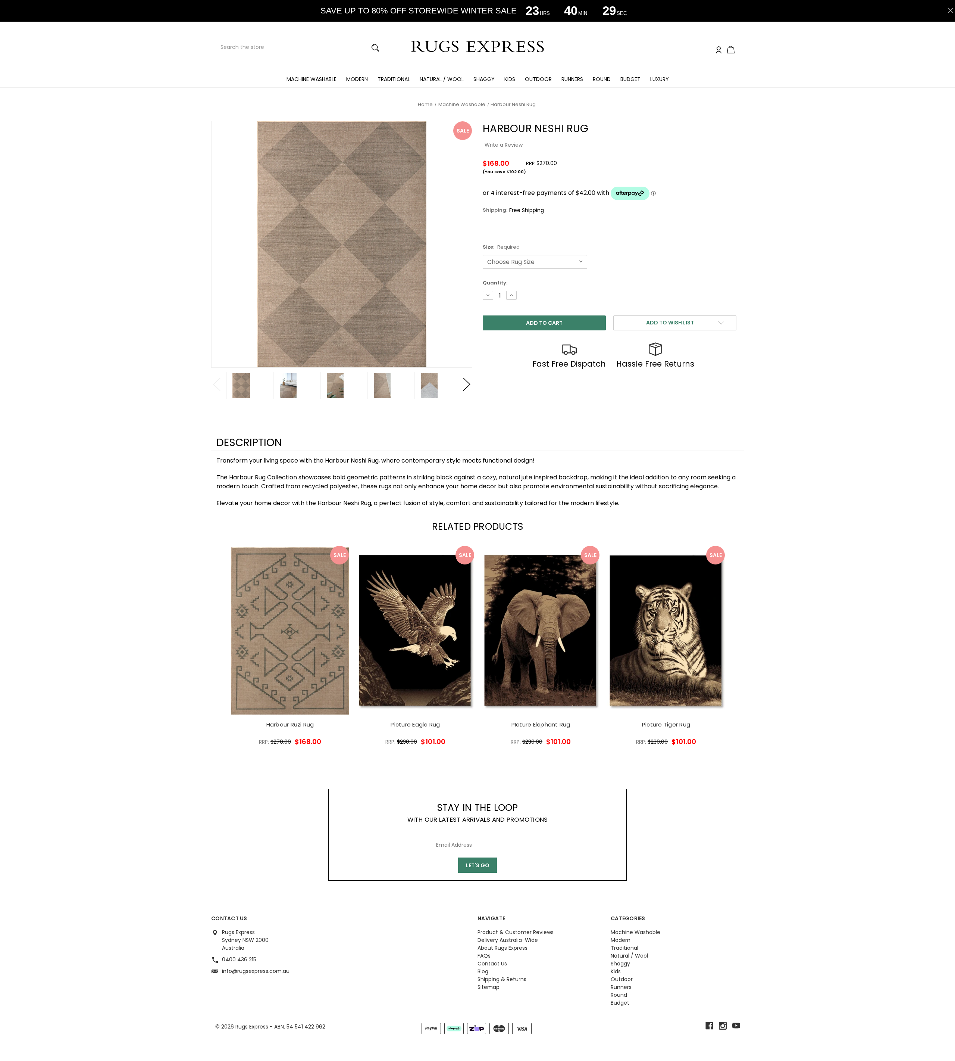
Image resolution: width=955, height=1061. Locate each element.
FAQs (484, 955)
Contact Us (492, 963)
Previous (216, 384)
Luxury (659, 79)
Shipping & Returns (502, 979)
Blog (483, 971)
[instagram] (723, 1026)
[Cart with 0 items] (730, 50)
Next (466, 384)
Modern (357, 79)
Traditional (394, 79)
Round (602, 79)
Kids (509, 79)
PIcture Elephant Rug (540, 724)
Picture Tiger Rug (666, 724)
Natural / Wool (442, 79)
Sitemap (489, 987)
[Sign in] (718, 50)
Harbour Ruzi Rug (290, 724)
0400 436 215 (239, 959)
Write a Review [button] (504, 145)
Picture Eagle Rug (415, 724)
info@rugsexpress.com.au (255, 971)
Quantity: (495, 282)
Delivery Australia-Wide (508, 940)
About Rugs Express (502, 948)
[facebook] (709, 1026)
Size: (501, 247)
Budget (630, 79)
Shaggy (484, 79)
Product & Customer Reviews (516, 932)
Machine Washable (311, 79)
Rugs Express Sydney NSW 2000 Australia (245, 940)
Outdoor (538, 79)
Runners (572, 79)
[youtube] (736, 1026)
